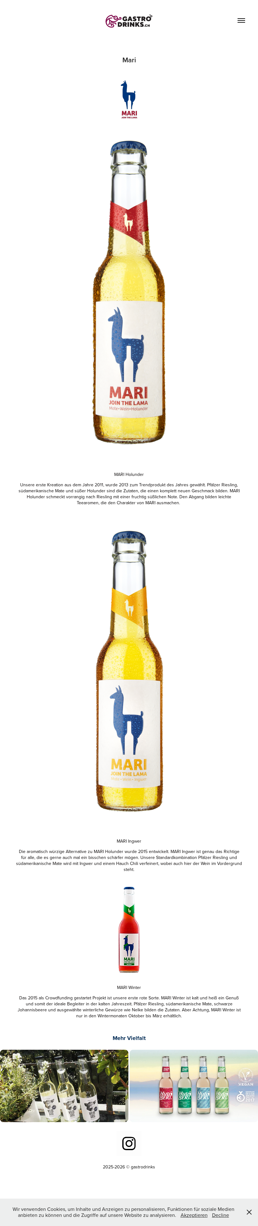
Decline (220, 1215)
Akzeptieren (194, 1215)
